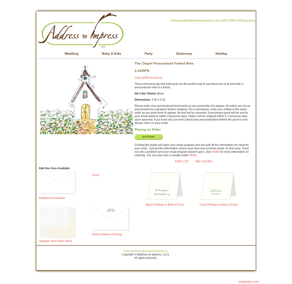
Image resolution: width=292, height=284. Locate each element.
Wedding (71, 53)
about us (162, 251)
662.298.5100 (233, 20)
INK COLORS (204, 161)
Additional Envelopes (52, 198)
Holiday (221, 53)
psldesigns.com (249, 281)
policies (137, 251)
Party (149, 53)
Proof (95, 175)
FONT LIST (182, 161)
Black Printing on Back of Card (165, 204)
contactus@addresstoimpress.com (195, 20)
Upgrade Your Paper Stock (55, 241)
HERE (215, 151)
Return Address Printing (107, 234)
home (126, 251)
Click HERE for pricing (148, 77)
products (149, 251)
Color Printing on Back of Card (218, 204)
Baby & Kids (111, 53)
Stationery (184, 53)
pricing (250, 20)
